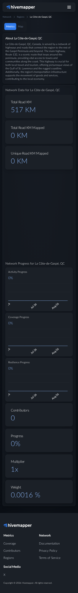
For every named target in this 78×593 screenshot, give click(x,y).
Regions (20, 17)
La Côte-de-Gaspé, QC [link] (41, 17)
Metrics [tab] (10, 26)
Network (7, 17)
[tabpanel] (39, 273)
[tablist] (15, 26)
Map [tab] (20, 26)
